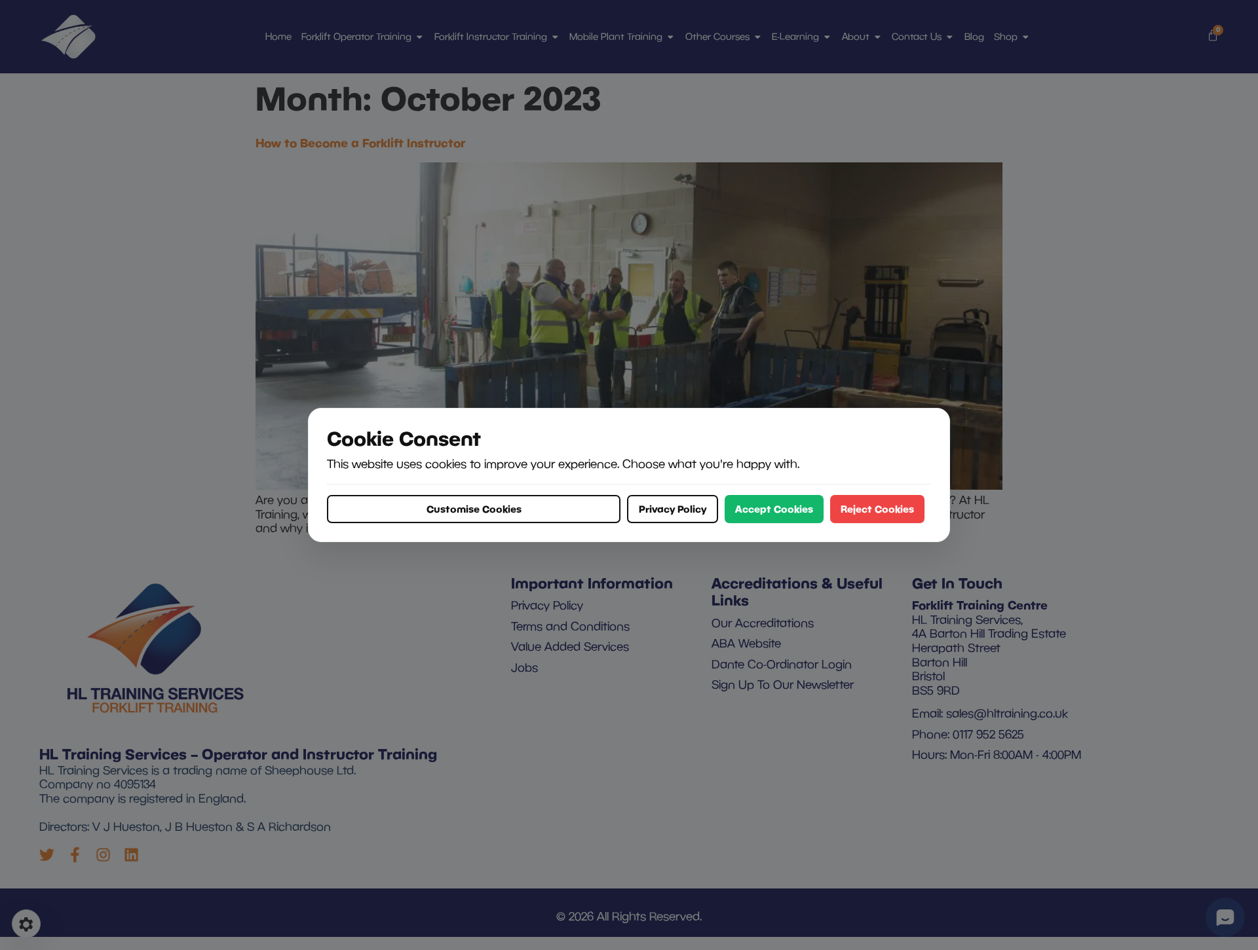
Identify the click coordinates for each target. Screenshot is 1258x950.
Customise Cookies (474, 509)
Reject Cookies (877, 509)
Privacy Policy (672, 509)
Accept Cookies (774, 509)
